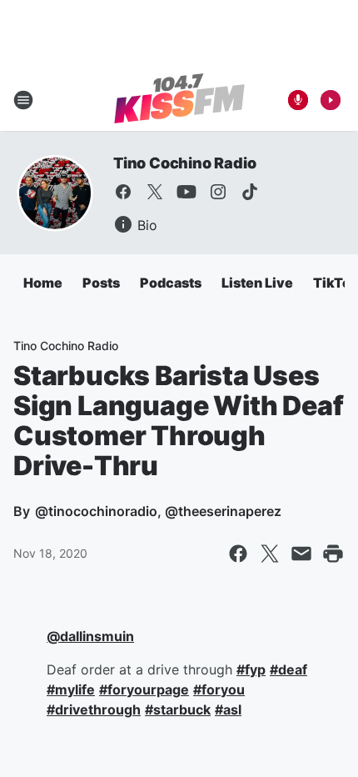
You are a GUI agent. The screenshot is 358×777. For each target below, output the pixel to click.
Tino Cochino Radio (184, 163)
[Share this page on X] (269, 553)
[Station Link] (179, 100)
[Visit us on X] (155, 192)
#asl (228, 709)
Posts (101, 282)
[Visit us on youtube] (186, 192)
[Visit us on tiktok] (250, 192)
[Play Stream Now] (331, 100)
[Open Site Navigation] (23, 100)
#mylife (71, 689)
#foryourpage (144, 689)
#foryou (219, 689)
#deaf (288, 669)
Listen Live (257, 282)
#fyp (251, 669)
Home (42, 282)
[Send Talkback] (298, 100)
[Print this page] (333, 553)
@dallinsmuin (90, 636)
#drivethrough (94, 709)
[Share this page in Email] (301, 553)
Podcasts (170, 282)
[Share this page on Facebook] (238, 553)
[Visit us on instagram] (218, 192)
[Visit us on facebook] (123, 192)
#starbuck (178, 709)
